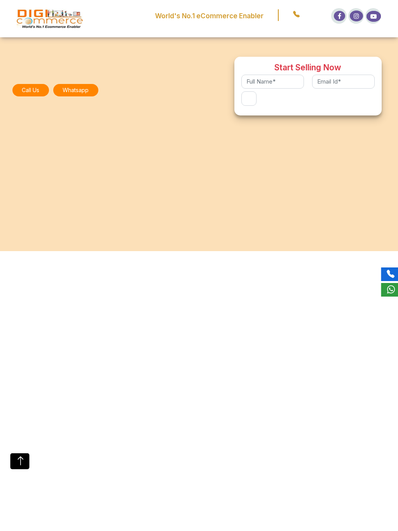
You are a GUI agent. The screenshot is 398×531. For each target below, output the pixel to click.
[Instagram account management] (356, 16)
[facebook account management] (339, 16)
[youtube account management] (373, 16)
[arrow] (20, 461)
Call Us (30, 90)
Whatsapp (76, 90)
